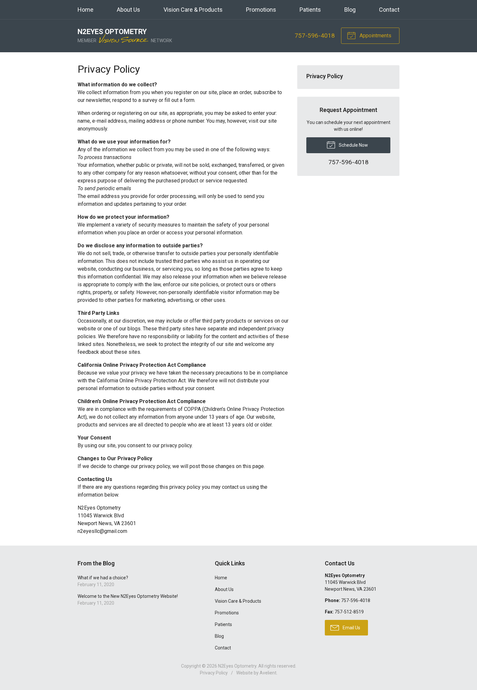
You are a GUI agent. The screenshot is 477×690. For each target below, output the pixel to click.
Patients (310, 9)
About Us (128, 9)
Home (85, 9)
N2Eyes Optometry (237, 666)
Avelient (268, 672)
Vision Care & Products (193, 9)
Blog (350, 9)
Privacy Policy (324, 76)
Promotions (261, 9)
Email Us (351, 627)
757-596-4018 (315, 35)
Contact (389, 9)
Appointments (374, 35)
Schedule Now (353, 145)
